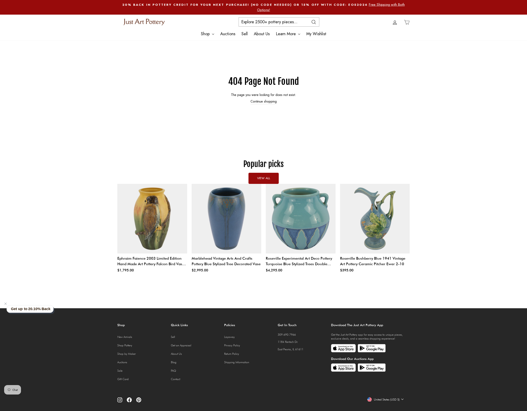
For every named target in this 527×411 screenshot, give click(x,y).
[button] (5, 303)
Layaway (229, 337)
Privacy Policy (232, 345)
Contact (175, 379)
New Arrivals (124, 337)
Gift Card (123, 379)
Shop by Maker (126, 353)
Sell (244, 34)
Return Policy (231, 353)
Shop (206, 34)
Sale (119, 370)
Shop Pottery (124, 345)
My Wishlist (316, 34)
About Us (262, 34)
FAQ (173, 370)
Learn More (286, 34)
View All (263, 178)
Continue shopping (264, 101)
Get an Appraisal (181, 345)
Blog (173, 362)
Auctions (227, 34)
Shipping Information (236, 362)
